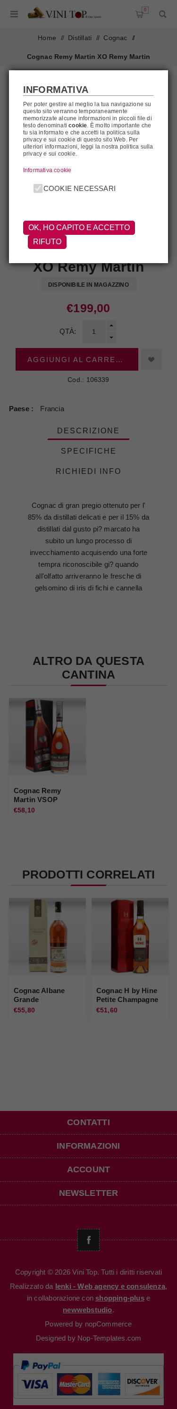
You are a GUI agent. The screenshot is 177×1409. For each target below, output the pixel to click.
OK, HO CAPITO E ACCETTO (79, 228)
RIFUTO (47, 242)
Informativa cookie (47, 170)
